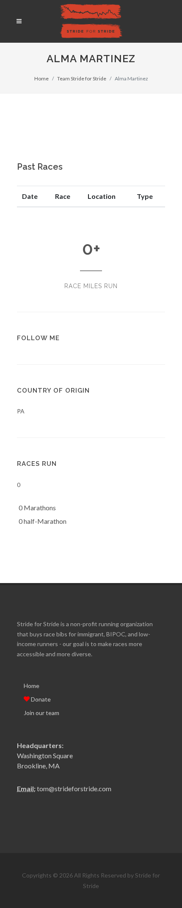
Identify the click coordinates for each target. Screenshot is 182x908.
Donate (40, 699)
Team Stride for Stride (81, 78)
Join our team (41, 712)
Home (41, 78)
